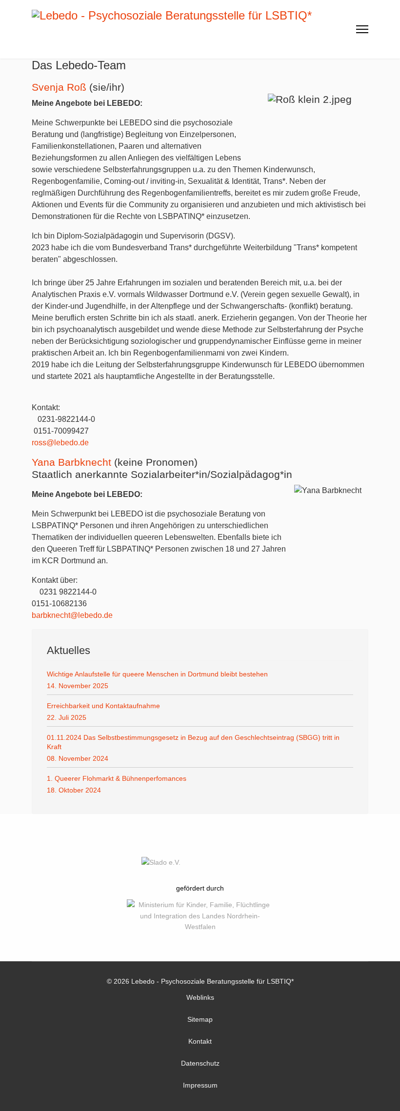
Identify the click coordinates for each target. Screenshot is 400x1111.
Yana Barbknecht (71, 462)
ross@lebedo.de (60, 442)
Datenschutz (200, 1063)
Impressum (200, 1085)
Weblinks (200, 997)
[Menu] (362, 29)
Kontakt (200, 1041)
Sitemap (200, 1019)
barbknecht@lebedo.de (72, 615)
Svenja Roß (59, 87)
